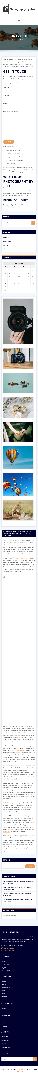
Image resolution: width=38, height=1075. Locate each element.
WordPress (22, 1069)
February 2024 (7, 249)
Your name (6, 87)
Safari (3, 990)
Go (33, 223)
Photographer (5, 987)
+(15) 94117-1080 (9, 951)
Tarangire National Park (18, 750)
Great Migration (19, 733)
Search (6, 860)
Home (15, 40)
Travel (3, 993)
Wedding (4, 997)
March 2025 (6, 237)
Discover (3, 985)
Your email (6, 95)
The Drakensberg (8, 803)
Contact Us (23, 40)
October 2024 (7, 241)
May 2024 (5, 245)
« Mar (4, 290)
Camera (3, 982)
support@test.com (9, 948)
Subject (5, 103)
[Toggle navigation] (19, 21)
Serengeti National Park (20, 558)
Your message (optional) (11, 112)
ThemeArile (20, 1071)
